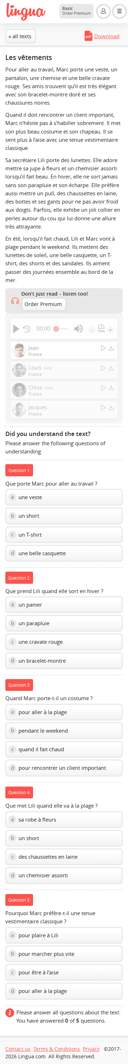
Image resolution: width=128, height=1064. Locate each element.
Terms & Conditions (56, 1049)
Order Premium (43, 304)
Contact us (18, 1049)
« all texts (20, 36)
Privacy (91, 1049)
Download (106, 36)
